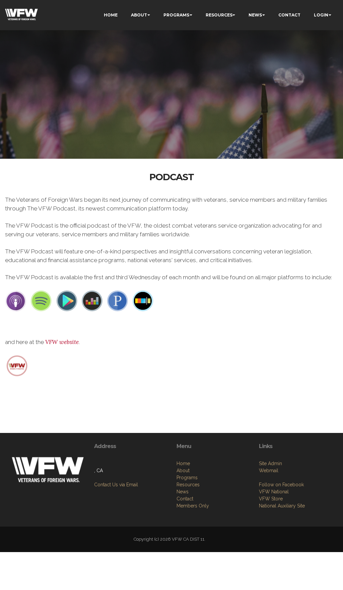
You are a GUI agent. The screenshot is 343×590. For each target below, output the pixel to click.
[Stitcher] (143, 300)
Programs (187, 477)
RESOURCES (219, 14)
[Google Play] (66, 300)
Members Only (193, 505)
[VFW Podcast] (17, 365)
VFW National (274, 491)
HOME (111, 14)
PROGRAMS (176, 14)
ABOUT (139, 14)
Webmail (268, 470)
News (183, 491)
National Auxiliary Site (282, 505)
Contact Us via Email (116, 484)
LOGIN (321, 14)
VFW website (62, 342)
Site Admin (270, 463)
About (183, 470)
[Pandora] (117, 300)
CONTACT (289, 14)
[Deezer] (92, 300)
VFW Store (271, 498)
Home (183, 463)
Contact (185, 498)
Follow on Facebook (281, 484)
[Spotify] (41, 300)
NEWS (255, 14)
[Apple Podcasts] (15, 300)
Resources (188, 484)
